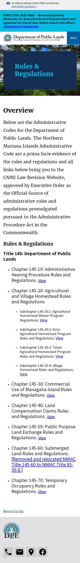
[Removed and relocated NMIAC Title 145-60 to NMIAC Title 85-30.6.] (43, 464)
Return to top (13, 511)
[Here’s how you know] (40, 5)
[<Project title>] (35, 40)
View (42, 280)
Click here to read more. (21, 26)
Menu (73, 38)
